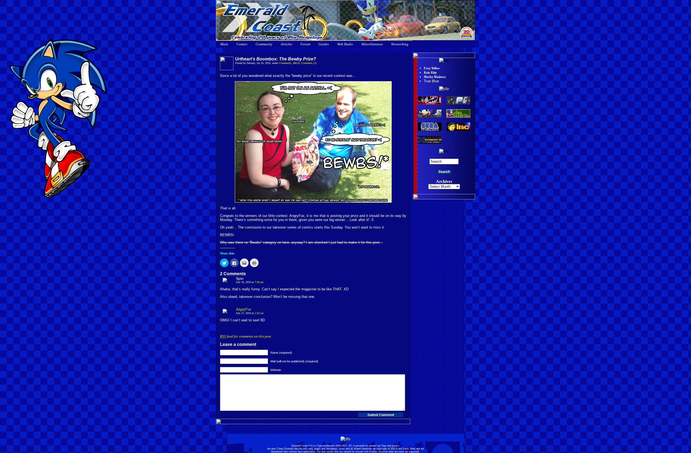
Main (224, 44)
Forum (305, 44)
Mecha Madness (435, 77)
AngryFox (243, 309)
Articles (286, 44)
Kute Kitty (430, 72)
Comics (241, 44)
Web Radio (345, 44)
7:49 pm (259, 282)
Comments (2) (308, 63)
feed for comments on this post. (246, 336)
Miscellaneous (372, 44)
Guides (324, 44)
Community (264, 44)
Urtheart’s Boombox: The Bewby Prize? (275, 59)
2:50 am (259, 313)
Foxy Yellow (432, 68)
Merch (296, 63)
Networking (399, 44)
